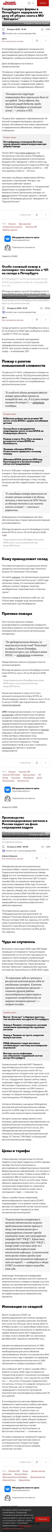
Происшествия (25, 223)
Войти (43, 3)
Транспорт (7, 1474)
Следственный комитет (12, 226)
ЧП (39, 774)
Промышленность (37, 1477)
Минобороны (28, 777)
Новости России (9, 1480)
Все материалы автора (12, 41)
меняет (45, 730)
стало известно (27, 153)
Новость (12, 223)
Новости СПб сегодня (11, 774)
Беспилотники (8, 780)
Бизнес (25, 1471)
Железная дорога (21, 1474)
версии (6, 195)
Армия (39, 777)
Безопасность (23, 780)
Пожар (5, 777)
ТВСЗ (5, 875)
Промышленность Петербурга (15, 1477)
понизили (7, 748)
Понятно (42, 1519)
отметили (38, 402)
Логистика (15, 777)
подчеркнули (23, 655)
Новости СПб (31, 226)
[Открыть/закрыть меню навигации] (29, 3)
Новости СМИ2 (9, 256)
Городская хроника (10, 229)
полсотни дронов (11, 705)
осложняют (8, 715)
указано (16, 577)
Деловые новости (38, 1471)
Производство (24, 1480)
